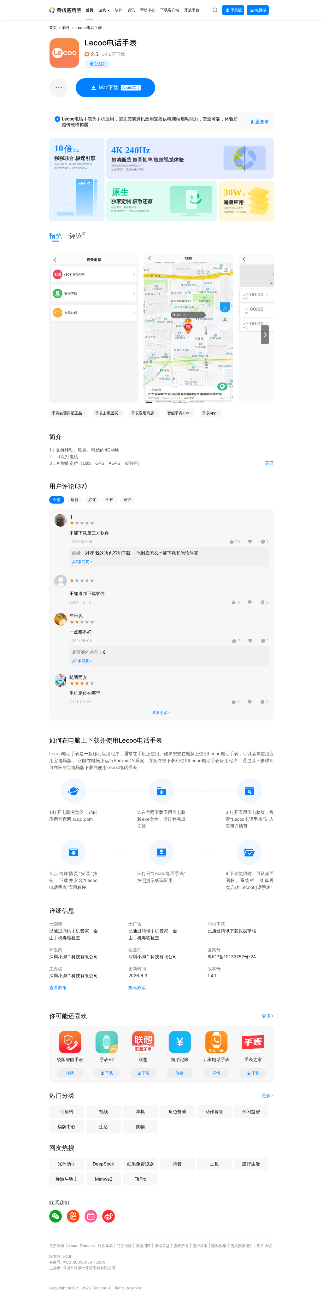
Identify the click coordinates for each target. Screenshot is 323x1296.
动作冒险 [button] (214, 1111)
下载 (109, 1073)
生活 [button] (103, 1126)
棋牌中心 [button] (66, 1126)
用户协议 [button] (264, 1245)
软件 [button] (66, 27)
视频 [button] (103, 1111)
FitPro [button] (140, 1179)
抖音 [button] (177, 1163)
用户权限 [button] (200, 1245)
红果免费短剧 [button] (140, 1163)
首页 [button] (53, 27)
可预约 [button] (66, 1111)
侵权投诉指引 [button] (241, 1245)
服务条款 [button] (105, 1245)
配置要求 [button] (260, 121)
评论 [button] (75, 235)
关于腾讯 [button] (56, 1245)
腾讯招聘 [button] (143, 1245)
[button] (65, 10)
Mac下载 (119, 87)
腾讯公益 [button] (162, 1245)
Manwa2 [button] (103, 1179)
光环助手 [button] (66, 1163)
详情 (70, 1073)
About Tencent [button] (81, 1245)
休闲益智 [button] (251, 1111)
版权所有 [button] (181, 1245)
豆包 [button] (214, 1163)
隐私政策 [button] (137, 987)
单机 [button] (140, 1111)
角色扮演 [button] (177, 1111)
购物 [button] (140, 1126)
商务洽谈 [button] (124, 1245)
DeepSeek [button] (103, 1163)
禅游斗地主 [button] (67, 1179)
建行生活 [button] (251, 1163)
